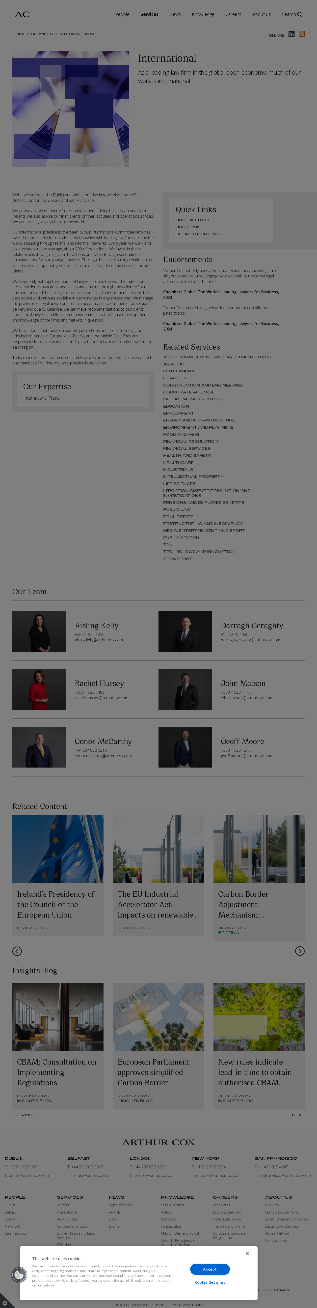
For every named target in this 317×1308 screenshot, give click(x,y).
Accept (210, 1269)
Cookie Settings (210, 1282)
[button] (19, 1275)
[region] (139, 1273)
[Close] (247, 1253)
